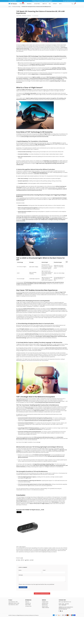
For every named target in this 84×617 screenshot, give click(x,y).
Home (10, 6)
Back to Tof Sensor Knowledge (42, 593)
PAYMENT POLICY (45, 601)
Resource (29, 3)
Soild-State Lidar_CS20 (13, 601)
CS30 (22, 558)
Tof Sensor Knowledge (16, 6)
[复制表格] (67, 262)
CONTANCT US (28, 603)
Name (20, 570)
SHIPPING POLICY (45, 603)
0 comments (35, 15)
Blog (60, 3)
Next (65, 561)
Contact (55, 3)
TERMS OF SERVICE (45, 607)
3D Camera (22, 3)
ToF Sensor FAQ (28, 606)
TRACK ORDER (28, 604)
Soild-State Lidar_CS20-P (13, 604)
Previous (19, 561)
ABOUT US (27, 601)
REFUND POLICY (45, 604)
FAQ (50, 3)
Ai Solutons (37, 3)
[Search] (72, 4)
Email (44, 570)
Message (21, 575)
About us (45, 3)
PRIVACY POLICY (45, 606)
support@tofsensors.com (69, 1)
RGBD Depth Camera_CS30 (14, 603)
